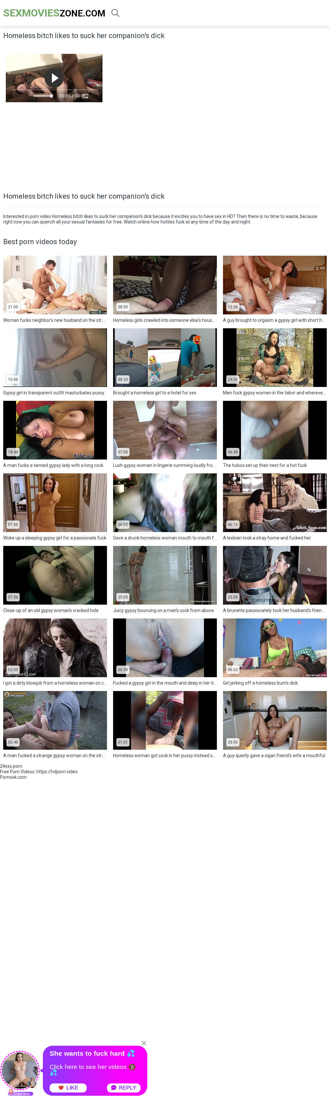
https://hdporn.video (57, 771)
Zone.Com (54, 13)
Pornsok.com (13, 777)
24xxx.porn (11, 766)
